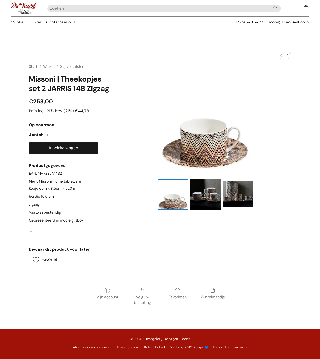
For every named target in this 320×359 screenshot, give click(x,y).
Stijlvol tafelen (72, 66)
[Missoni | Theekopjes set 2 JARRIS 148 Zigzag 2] (238, 194)
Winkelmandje (213, 297)
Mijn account (107, 297)
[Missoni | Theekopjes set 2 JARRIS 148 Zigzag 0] (173, 194)
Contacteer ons (60, 22)
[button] (24, 8)
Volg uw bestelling (142, 300)
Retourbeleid (154, 347)
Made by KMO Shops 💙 (189, 347)
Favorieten (178, 297)
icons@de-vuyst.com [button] (289, 22)
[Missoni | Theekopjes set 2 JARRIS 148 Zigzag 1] (205, 194)
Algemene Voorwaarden (92, 347)
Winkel (18, 22)
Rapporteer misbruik (230, 347)
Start (33, 66)
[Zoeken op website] (275, 8)
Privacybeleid (128, 347)
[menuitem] (281, 55)
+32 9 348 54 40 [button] (249, 22)
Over (37, 22)
